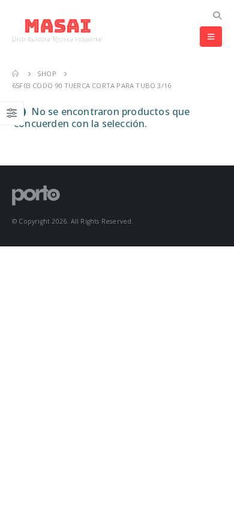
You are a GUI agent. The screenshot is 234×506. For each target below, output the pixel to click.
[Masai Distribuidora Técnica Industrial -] (57, 30)
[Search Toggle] (217, 16)
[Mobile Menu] (211, 36)
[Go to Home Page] (16, 74)
